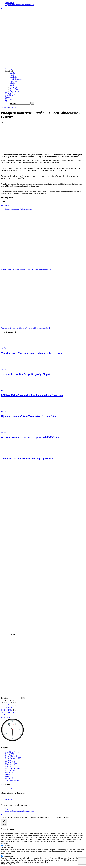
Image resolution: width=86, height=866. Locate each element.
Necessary (7, 846)
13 (15, 707)
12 (13, 707)
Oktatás (12, 83)
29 (4, 715)
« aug (3, 717)
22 (4, 712)
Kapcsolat (8, 99)
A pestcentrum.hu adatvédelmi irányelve (19, 5)
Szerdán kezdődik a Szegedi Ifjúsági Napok (25, 374)
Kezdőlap (8, 69)
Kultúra (12, 75)
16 (7, 710)
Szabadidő (13, 87)
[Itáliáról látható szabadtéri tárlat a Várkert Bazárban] (9, 388)
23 (7, 712)
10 (9, 707)
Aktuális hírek (10, 95)
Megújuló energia (16, 79)
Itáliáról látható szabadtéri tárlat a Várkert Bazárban (32, 395)
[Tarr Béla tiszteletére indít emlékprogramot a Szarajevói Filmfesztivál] (9, 452)
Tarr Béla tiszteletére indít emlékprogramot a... (28, 458)
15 (4, 710)
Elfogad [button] (67, 817)
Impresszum (9, 3)
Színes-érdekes (15, 89)
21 (2, 712)
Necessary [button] (4, 843)
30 (7, 715)
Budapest (12, 743)
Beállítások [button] (57, 817)
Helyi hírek (9, 93)
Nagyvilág (13, 81)
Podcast (8, 97)
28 (2, 715)
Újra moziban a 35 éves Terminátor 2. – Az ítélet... (30, 416)
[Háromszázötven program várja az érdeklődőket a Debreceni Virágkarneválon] (9, 431)
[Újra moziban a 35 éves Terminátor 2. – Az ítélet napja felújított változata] (9, 410)
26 (13, 712)
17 (9, 710)
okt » (8, 717)
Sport (12, 85)
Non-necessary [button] (6, 854)
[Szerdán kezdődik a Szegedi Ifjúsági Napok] (9, 367)
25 (11, 712)
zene (8, 205)
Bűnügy (13, 73)
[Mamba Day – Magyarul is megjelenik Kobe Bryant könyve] (9, 346)
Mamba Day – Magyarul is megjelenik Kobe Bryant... (32, 352)
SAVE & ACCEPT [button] (8, 864)
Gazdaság (13, 77)
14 (2, 710)
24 (9, 712)
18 (11, 710)
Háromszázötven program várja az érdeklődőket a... (31, 437)
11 (11, 707)
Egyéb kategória (15, 91)
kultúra (3, 205)
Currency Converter (7, 789)
